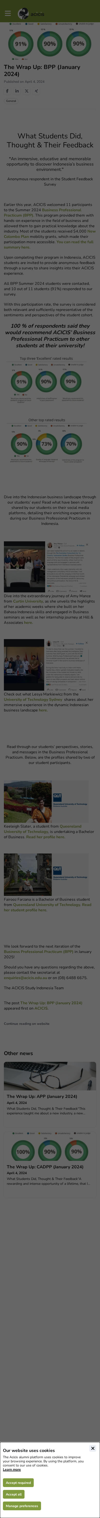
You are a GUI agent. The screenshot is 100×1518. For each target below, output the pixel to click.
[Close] (92, 1448)
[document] (50, 1480)
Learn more (12, 1469)
